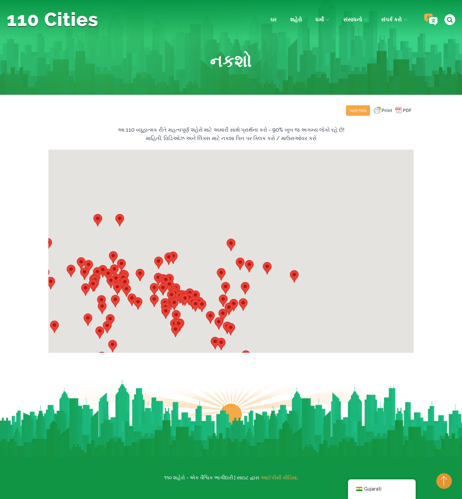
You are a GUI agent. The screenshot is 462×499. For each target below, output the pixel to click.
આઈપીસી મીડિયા (279, 478)
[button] (249, 266)
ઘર (274, 19)
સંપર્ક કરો (391, 19)
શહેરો (296, 19)
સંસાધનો (352, 19)
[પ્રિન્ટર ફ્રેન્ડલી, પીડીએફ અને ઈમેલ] (393, 113)
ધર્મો (320, 19)
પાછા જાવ (358, 110)
